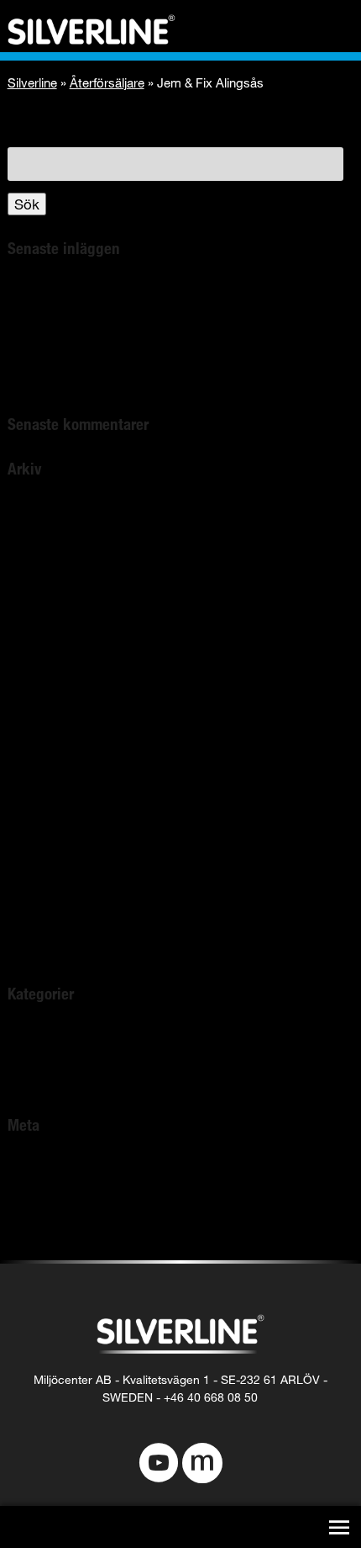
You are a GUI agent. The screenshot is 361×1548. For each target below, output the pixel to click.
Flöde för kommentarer (81, 1213)
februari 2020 (49, 818)
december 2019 (57, 862)
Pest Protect (47, 1080)
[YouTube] (159, 1464)
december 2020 (57, 731)
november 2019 (57, 884)
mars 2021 (41, 687)
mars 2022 (41, 534)
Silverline (32, 82)
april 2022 (39, 512)
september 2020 (59, 752)
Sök (26, 204)
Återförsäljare (107, 82)
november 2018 (57, 927)
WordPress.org (56, 1234)
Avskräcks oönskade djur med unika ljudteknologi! (169, 358)
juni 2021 (36, 665)
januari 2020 (46, 840)
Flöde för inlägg (58, 1191)
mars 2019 (41, 905)
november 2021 (57, 621)
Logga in (35, 1169)
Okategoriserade (61, 1037)
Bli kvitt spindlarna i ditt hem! (100, 292)
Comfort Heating (60, 1059)
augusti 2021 (48, 643)
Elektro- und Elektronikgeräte (100, 380)
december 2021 (57, 599)
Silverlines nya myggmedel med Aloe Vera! (144, 336)
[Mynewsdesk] (202, 1464)
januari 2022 (46, 577)
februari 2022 (49, 556)
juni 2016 (36, 949)
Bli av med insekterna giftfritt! (101, 314)
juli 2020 (34, 774)
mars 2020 (41, 796)
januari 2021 (46, 709)
